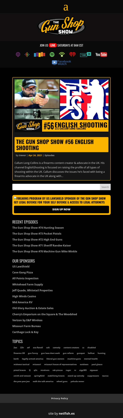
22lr (22, 347)
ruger (68, 370)
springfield (39, 375)
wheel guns (62, 381)
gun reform (68, 353)
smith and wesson (22, 375)
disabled (91, 347)
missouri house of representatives (60, 364)
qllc (35, 370)
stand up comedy (76, 375)
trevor (22, 155)
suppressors (93, 375)
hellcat (91, 353)
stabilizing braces (56, 375)
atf (28, 347)
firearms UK (19, 353)
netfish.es (67, 413)
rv (75, 370)
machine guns (74, 358)
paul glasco (97, 364)
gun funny (33, 353)
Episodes (49, 155)
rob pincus (58, 370)
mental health (91, 358)
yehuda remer (77, 381)
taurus (105, 375)
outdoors (84, 364)
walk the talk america (43, 381)
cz (83, 347)
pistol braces (20, 370)
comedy (56, 347)
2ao (15, 347)
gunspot (81, 353)
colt (48, 347)
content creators (71, 347)
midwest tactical (21, 364)
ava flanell (38, 347)
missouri (37, 364)
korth (16, 358)
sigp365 (83, 370)
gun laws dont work (50, 353)
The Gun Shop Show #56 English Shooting (55, 144)
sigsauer (94, 370)
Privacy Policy (59, 398)
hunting (101, 353)
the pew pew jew (22, 381)
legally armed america (32, 358)
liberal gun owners (55, 358)
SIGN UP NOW (61, 209)
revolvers (45, 370)
